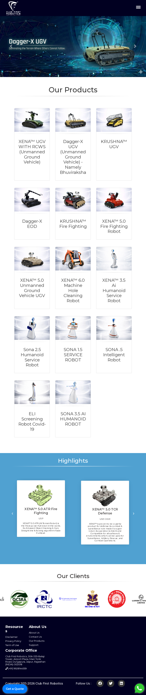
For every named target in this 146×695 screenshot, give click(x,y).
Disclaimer (11, 636)
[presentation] (12, 513)
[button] (11, 46)
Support (33, 644)
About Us (34, 632)
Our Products (36, 640)
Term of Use (12, 645)
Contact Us (35, 636)
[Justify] (138, 7)
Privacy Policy (13, 641)
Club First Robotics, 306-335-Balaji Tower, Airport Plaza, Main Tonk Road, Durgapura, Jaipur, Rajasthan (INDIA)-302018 (25, 660)
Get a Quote (15, 689)
